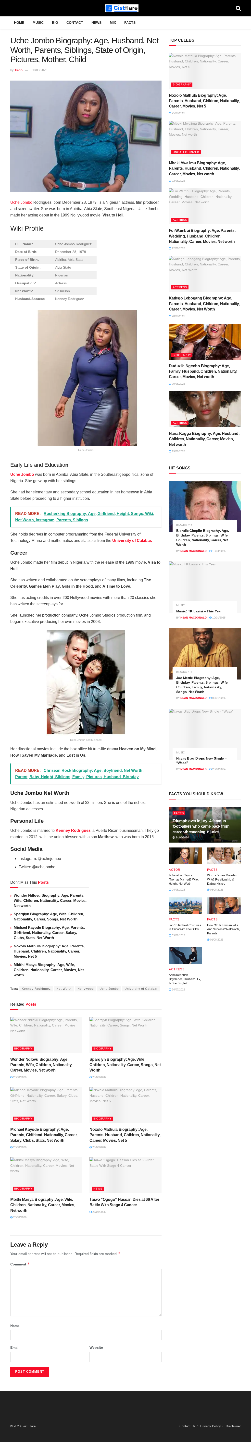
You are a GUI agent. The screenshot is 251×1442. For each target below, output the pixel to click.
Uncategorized (186, 152)
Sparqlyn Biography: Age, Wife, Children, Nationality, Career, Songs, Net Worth (125, 1065)
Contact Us (187, 1426)
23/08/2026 (19, 1217)
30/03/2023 (39, 70)
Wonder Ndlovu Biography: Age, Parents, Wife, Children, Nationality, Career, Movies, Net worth (50, 900)
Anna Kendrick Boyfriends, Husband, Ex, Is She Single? (185, 979)
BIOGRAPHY (23, 1048)
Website (96, 1347)
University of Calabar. (132, 540)
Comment (20, 1264)
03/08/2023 (216, 889)
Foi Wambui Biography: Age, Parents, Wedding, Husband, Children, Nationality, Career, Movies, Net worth (202, 236)
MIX (113, 22)
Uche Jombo (21, 202)
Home (19, 22)
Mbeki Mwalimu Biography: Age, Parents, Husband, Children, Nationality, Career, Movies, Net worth (204, 168)
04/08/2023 (178, 889)
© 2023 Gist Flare (23, 1426)
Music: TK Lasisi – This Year (199, 611)
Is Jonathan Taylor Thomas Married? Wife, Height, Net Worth (184, 879)
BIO (55, 22)
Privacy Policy (210, 1426)
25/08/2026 (19, 1077)
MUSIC (38, 22)
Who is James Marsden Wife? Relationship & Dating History (222, 879)
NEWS (96, 22)
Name (15, 1326)
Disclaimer (233, 1426)
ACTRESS (180, 219)
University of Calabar (141, 988)
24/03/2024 (182, 837)
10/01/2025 (219, 617)
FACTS (130, 22)
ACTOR (174, 869)
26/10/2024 (219, 769)
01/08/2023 (216, 939)
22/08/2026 (178, 180)
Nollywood (85, 988)
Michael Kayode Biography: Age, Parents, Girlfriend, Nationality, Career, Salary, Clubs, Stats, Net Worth (49, 932)
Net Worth (64, 988)
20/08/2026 (178, 316)
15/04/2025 (219, 550)
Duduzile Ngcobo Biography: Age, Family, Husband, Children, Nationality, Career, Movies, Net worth (203, 371)
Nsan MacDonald (193, 550)
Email (14, 1347)
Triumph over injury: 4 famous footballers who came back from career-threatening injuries (201, 826)
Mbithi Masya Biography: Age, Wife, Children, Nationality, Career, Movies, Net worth (49, 970)
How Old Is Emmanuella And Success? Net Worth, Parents (223, 929)
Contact (74, 22)
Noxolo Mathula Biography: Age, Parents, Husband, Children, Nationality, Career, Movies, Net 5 (49, 951)
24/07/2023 (178, 989)
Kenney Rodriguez (73, 830)
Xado (19, 70)
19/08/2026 (178, 451)
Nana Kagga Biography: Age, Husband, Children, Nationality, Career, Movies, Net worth (204, 439)
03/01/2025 (219, 697)
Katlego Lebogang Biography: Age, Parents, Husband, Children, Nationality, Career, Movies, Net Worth (204, 303)
